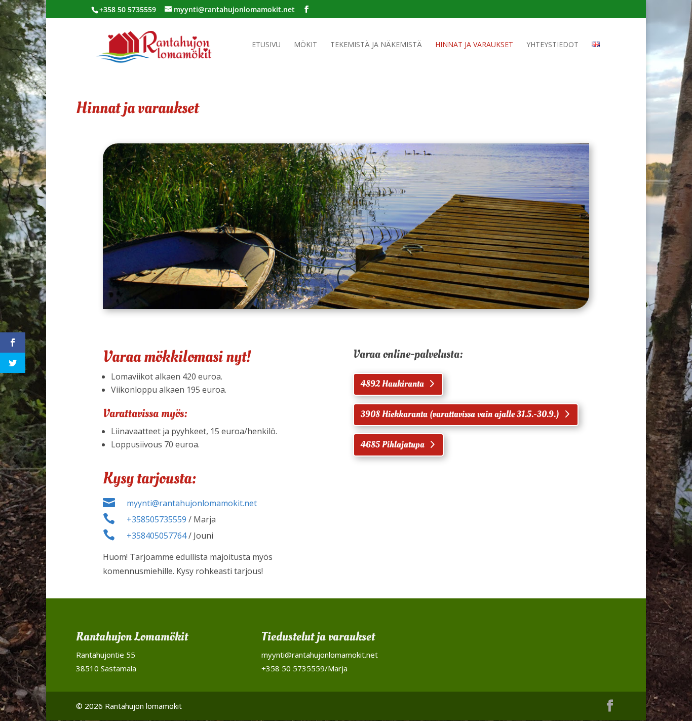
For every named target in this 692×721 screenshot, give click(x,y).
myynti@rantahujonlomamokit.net (192, 503)
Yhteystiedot (552, 45)
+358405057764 (156, 535)
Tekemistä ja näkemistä (376, 45)
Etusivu (266, 45)
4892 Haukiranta (392, 383)
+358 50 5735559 (293, 668)
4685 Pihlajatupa (393, 444)
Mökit (305, 45)
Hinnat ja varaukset (474, 45)
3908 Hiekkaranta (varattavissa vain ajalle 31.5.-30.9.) (460, 414)
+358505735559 (156, 519)
